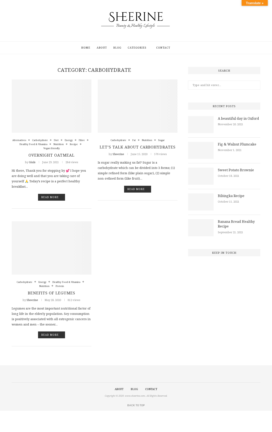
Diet (56, 140)
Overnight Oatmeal (51, 155)
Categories (137, 47)
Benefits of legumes (51, 292)
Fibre (82, 140)
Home (85, 47)
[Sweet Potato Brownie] (201, 176)
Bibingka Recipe (231, 195)
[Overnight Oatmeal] (51, 106)
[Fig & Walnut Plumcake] (201, 150)
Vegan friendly (51, 148)
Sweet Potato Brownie (236, 170)
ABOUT (119, 389)
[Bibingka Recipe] (201, 201)
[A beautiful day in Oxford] (201, 124)
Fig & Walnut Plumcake (237, 144)
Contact (163, 47)
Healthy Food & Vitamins (33, 144)
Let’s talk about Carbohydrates (138, 147)
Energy (69, 140)
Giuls (32, 162)
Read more (50, 197)
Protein (59, 286)
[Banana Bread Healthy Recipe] (201, 227)
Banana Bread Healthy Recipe (236, 224)
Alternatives (19, 140)
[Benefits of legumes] (51, 248)
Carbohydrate (40, 140)
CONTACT (151, 389)
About (102, 47)
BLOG (134, 389)
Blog (117, 47)
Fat (134, 140)
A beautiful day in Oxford (238, 118)
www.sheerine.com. (135, 395)
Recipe (74, 144)
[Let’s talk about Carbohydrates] (137, 106)
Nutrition (58, 144)
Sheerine (118, 154)
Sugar (161, 140)
